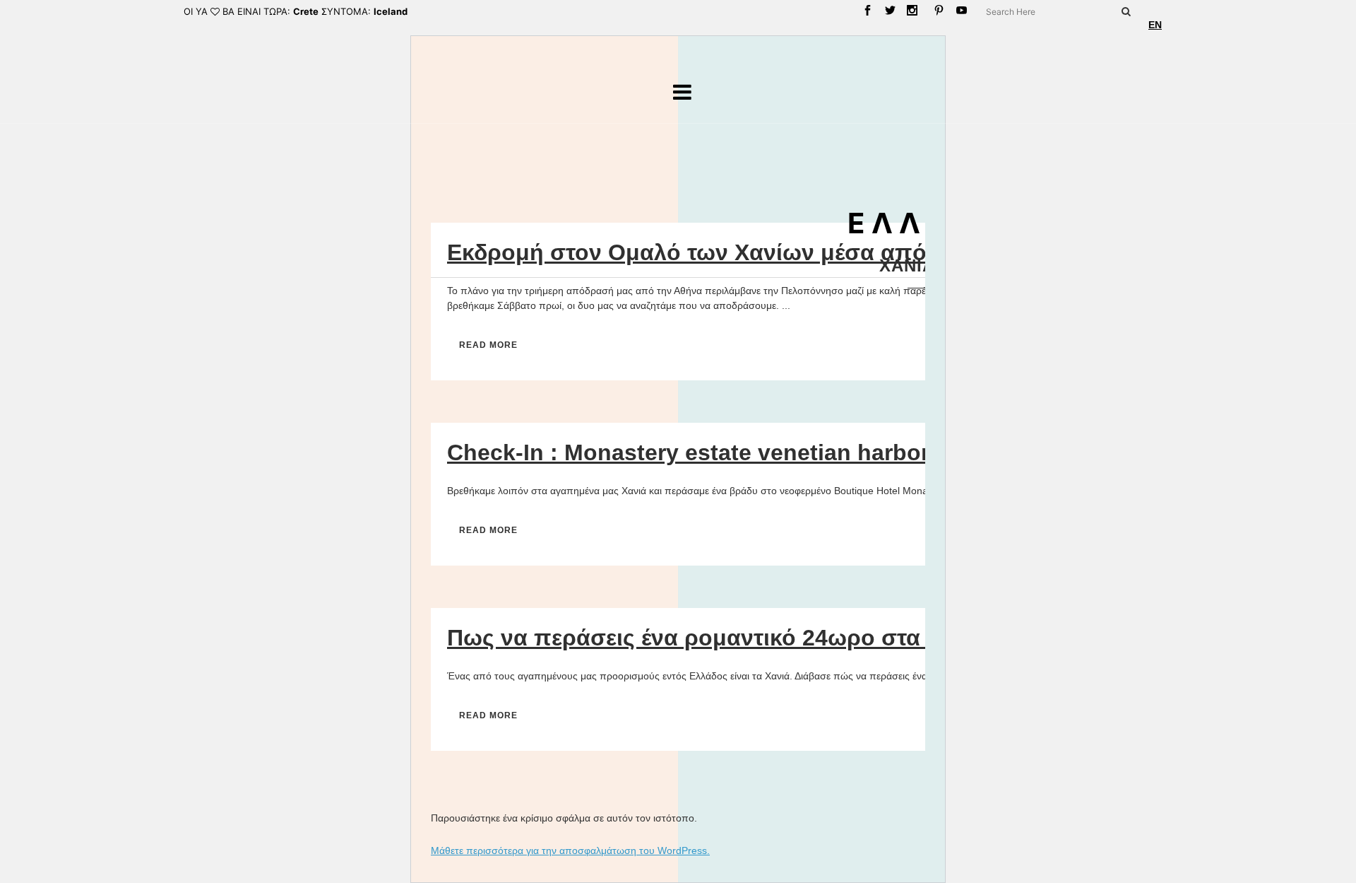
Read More (488, 345)
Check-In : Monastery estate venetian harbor (688, 452)
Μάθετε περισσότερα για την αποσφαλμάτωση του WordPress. (570, 850)
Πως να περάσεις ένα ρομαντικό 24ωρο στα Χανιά (718, 637)
